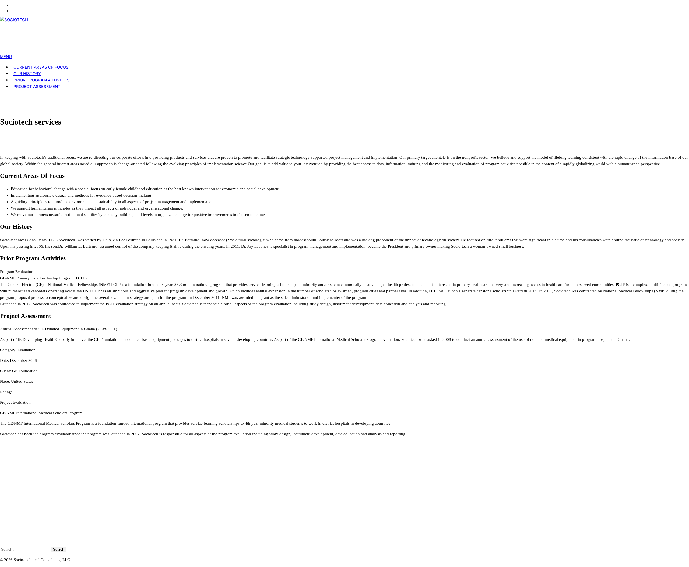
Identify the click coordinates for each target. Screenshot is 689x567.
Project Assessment (37, 86)
